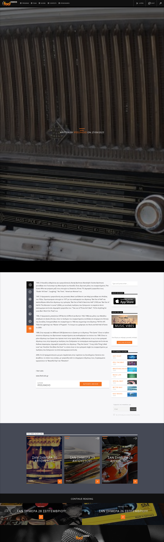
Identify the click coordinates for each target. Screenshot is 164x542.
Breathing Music (120, 393)
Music (67, 463)
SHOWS (43, 3)
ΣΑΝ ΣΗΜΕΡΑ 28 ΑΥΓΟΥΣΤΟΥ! (120, 483)
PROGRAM (25, 3)
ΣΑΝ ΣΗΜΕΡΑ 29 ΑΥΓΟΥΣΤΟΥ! (82, 483)
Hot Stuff (117, 380)
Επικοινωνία (65, 3)
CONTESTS (53, 3)
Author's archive (90, 408)
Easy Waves (117, 418)
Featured (30, 463)
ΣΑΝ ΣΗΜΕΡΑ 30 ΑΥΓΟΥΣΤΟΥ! (44, 483)
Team (35, 3)
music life (117, 399)
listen (141, 3)
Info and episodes (124, 367)
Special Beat (118, 405)
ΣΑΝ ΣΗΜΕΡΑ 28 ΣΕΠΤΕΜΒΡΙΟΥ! (41, 535)
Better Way (117, 412)
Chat (153, 3)
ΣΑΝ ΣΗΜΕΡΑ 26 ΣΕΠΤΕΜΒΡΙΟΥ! (123, 535)
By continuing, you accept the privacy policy (128, 439)
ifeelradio (80, 143)
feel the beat (118, 387)
